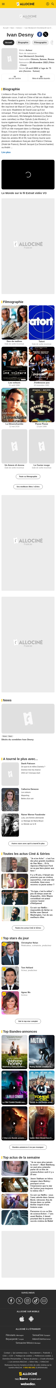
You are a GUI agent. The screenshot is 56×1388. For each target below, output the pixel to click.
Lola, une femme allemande (32, 818)
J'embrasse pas (42, 382)
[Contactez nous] (44, 1300)
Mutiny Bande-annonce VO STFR (42, 1067)
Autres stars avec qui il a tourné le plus (28, 844)
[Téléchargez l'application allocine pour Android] (32, 1318)
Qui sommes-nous (20, 1353)
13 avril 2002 (32, 68)
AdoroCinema (39, 1339)
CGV (11, 1356)
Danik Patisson (28, 763)
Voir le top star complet (28, 1021)
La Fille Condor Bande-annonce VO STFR (14, 1102)
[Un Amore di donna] (14, 446)
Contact (7, 1353)
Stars (12, 28)
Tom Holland (27, 968)
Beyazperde (12, 1339)
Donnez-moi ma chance (31, 770)
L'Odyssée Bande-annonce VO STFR (14, 1138)
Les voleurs (14, 382)
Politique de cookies (24, 1356)
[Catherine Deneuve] (10, 799)
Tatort (42, 341)
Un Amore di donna (14, 465)
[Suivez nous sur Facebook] (11, 1300)
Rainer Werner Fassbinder (33, 814)
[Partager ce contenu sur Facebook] (39, 34)
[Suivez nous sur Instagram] (28, 1300)
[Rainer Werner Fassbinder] (10, 825)
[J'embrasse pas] (42, 364)
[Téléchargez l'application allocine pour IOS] (23, 1318)
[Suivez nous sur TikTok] (36, 1300)
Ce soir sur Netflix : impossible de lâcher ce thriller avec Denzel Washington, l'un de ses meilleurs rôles (41, 912)
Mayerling (25, 795)
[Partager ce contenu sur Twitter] (45, 34)
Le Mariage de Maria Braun (32, 821)
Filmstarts (11, 1335)
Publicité (46, 1353)
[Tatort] (42, 322)
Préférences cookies (43, 1356)
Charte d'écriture (47, 1359)
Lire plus (6, 152)
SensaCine (37, 1335)
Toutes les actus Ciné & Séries (28, 928)
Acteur (29, 50)
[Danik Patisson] (10, 774)
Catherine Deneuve (30, 789)
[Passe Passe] (42, 405)
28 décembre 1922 (38, 62)
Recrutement (35, 1353)
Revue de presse (31, 1359)
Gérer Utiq (33, 1362)
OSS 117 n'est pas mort (30, 773)
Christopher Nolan (29, 943)
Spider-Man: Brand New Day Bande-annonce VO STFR (42, 1138)
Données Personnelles (12, 1359)
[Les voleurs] (14, 364)
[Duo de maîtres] (14, 322)
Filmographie (13, 302)
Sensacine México (25, 1343)
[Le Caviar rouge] (42, 446)
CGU (5, 1356)
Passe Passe (41, 424)
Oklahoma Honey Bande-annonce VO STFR (14, 1067)
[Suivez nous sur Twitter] (20, 1300)
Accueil (5, 28)
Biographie (11, 89)
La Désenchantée (14, 424)
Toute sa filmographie (28, 477)
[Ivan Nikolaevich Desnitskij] (9, 59)
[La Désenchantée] (14, 405)
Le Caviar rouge (42, 465)
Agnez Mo (25, 992)
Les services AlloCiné (18, 1362)
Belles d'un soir (27, 799)
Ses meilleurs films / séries (28, 487)
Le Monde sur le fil (28, 824)
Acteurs (19, 28)
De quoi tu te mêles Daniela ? (33, 767)
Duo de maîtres (14, 341)
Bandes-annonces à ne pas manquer (28, 1147)
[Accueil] (25, 4)
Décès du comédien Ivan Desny (17, 739)
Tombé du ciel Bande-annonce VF (42, 1102)
